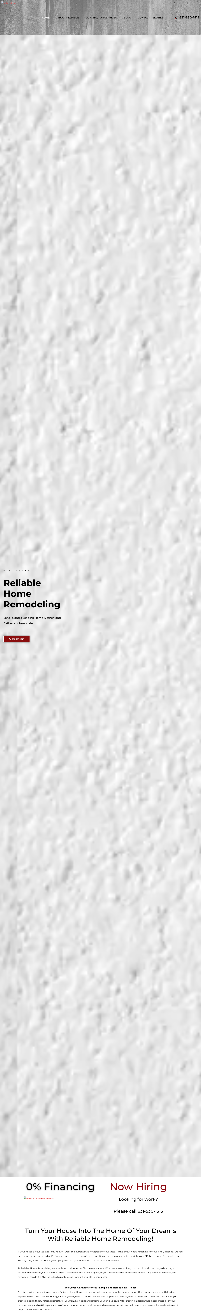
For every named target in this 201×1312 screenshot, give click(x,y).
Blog (127, 17)
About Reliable (67, 17)
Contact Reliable (150, 17)
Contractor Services (101, 17)
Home (46, 17)
